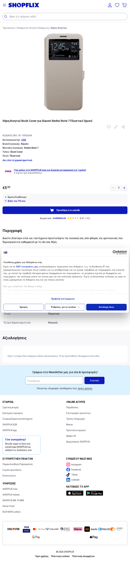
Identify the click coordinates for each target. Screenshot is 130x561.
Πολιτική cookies (60, 556)
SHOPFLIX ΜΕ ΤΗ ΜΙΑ (13, 500)
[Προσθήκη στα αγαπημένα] (109, 127)
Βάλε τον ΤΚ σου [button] (17, 201)
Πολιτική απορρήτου (83, 556)
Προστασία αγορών (76, 430)
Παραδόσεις (72, 407)
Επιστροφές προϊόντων (78, 413)
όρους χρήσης (85, 388)
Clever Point (9, 506)
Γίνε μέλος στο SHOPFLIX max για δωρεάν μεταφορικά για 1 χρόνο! (50, 170)
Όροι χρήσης (42, 556)
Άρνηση (24, 307)
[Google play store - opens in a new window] (94, 493)
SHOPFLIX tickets (11, 494)
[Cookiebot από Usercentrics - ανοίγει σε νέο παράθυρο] (113, 252)
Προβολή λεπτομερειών (63, 299)
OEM (23, 140)
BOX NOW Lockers (12, 512)
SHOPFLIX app (10, 430)
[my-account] (109, 5)
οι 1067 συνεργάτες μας (25, 266)
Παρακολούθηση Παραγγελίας (18, 464)
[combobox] (65, 16)
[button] (4, 5)
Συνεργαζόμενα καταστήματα (17, 419)
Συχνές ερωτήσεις (12, 470)
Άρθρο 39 (71, 436)
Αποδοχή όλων (106, 307)
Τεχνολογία (8, 28)
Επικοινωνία (9, 475)
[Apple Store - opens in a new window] (75, 493)
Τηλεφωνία (22, 28)
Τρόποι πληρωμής (75, 419)
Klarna (69, 424)
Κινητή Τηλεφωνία (39, 28)
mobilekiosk (59, 218)
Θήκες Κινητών (59, 28)
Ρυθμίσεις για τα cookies (63, 307)
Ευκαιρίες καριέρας (13, 413)
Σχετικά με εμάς (11, 407)
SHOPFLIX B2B (10, 424)
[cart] (124, 5)
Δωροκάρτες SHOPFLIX (78, 441)
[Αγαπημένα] (117, 5)
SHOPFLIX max (10, 489)
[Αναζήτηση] (6, 16)
